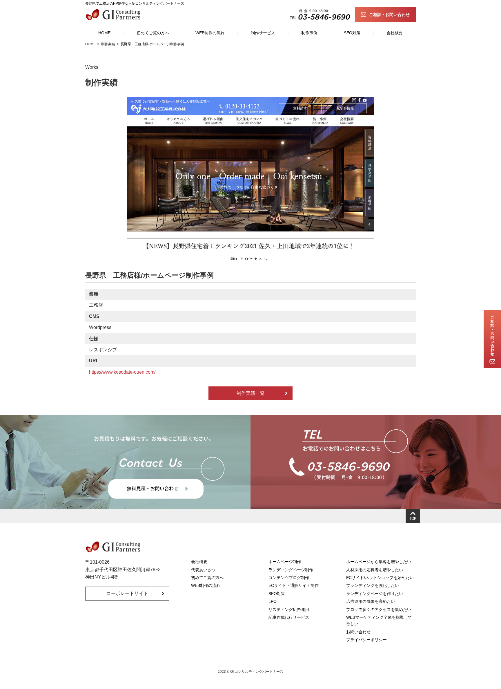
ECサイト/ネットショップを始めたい (380, 577)
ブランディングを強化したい (372, 585)
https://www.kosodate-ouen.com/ (122, 372)
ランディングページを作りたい (374, 593)
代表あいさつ (203, 569)
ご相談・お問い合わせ (389, 14)
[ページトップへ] (413, 516)
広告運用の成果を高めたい (370, 601)
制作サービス (263, 32)
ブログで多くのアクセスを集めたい (378, 609)
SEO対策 (352, 32)
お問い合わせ (358, 632)
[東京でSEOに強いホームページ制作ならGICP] (114, 14)
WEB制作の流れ (210, 32)
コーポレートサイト (127, 593)
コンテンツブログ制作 (288, 577)
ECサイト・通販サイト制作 (293, 585)
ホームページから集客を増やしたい (378, 561)
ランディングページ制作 (290, 569)
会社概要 (394, 32)
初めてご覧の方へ (153, 32)
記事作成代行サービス (288, 617)
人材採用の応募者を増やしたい (374, 569)
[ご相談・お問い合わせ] (492, 339)
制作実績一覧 (250, 393)
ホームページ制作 (284, 561)
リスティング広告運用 (288, 609)
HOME (104, 32)
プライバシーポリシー (366, 639)
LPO (272, 601)
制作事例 (309, 32)
